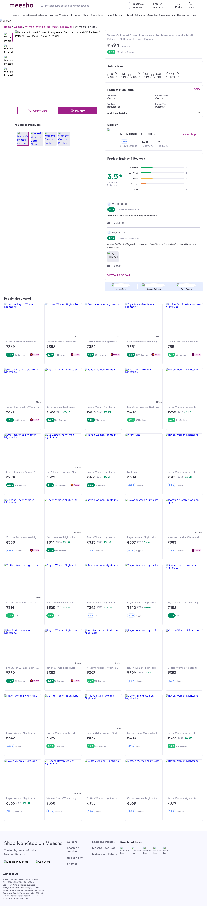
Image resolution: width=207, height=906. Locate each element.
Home (7, 26)
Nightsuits (66, 26)
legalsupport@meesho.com (30, 896)
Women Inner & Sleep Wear (41, 26)
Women (18, 26)
